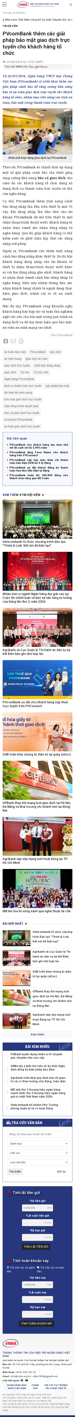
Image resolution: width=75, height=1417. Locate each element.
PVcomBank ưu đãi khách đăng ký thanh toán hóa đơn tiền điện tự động (39, 469)
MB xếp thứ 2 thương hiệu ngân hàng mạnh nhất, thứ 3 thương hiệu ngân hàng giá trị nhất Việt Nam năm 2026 (38, 1093)
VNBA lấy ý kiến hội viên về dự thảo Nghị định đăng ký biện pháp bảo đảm (38, 1067)
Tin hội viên (10, 26)
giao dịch (10, 372)
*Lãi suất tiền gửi (37, 1215)
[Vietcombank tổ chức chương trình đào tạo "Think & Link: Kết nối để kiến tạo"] (17, 938)
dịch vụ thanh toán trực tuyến (23, 385)
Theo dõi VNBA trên (16, 66)
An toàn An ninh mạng (18, 392)
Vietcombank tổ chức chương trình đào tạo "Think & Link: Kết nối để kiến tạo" (52, 936)
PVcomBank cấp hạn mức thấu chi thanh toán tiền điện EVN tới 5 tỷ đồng (39, 462)
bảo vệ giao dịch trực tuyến (21, 413)
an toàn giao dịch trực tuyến (22, 426)
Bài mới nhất (13, 924)
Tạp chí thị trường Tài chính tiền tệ (56, 1387)
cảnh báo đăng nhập (47, 365)
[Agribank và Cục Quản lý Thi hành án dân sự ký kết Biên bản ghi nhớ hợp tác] (17, 958)
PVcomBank (65, 335)
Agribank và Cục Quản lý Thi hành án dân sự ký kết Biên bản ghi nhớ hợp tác (52, 956)
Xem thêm (37, 1034)
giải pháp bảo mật (57, 385)
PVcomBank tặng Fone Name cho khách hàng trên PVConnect (39, 454)
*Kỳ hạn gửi (37, 1230)
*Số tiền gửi (37, 1201)
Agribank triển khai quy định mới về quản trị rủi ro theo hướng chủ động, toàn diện (38, 1079)
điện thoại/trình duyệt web (21, 406)
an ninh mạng (12, 358)
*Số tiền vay (37, 1277)
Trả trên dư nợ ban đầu (50, 1269)
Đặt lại (61, 1171)
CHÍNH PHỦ (35, 1387)
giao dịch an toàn (37, 358)
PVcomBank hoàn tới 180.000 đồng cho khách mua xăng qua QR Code (39, 477)
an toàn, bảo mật (15, 352)
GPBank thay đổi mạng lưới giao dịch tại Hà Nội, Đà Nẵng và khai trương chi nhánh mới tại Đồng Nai (37, 806)
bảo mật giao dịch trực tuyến (22, 399)
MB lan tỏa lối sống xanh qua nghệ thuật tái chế (37, 911)
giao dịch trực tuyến (17, 365)
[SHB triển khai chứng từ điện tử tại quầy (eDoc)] (17, 978)
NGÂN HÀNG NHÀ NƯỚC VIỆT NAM (17, 1387)
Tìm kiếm (15, 1171)
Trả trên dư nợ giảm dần (21, 1269)
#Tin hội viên (29, 495)
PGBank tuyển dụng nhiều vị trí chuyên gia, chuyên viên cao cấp (36, 1056)
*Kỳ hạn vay (37, 1307)
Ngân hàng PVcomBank (19, 379)
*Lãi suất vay (38, 1292)
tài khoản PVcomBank (18, 419)
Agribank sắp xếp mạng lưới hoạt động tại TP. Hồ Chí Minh (51, 1019)
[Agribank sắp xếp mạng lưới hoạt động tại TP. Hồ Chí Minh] (17, 1021)
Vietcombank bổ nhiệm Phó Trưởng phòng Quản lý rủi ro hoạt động (34, 1106)
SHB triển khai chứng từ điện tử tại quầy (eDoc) (37, 754)
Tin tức (24, 372)
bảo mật (55, 352)
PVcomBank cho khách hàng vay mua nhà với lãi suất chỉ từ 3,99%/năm (39, 446)
